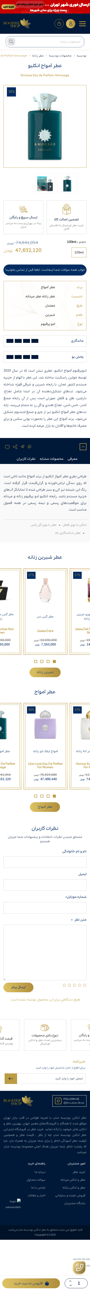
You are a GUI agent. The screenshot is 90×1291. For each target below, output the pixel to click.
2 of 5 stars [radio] (79, 985)
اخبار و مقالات (36, 1195)
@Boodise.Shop (73, 1103)
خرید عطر (79, 1172)
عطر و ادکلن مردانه (72, 1180)
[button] (54, 661)
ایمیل (82, 874)
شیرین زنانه (45, 672)
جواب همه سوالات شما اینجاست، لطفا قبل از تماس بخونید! (45, 270)
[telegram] (22, 447)
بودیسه (82, 56)
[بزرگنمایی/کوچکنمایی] (88, 1259)
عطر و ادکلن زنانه (74, 1188)
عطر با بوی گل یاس (44, 525)
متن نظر (79, 919)
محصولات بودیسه (60, 56)
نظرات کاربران (26, 459)
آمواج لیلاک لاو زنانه (45, 751)
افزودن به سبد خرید (28, 1283)
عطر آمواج (48, 287)
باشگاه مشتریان (74, 1203)
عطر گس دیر (45, 616)
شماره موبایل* (76, 897)
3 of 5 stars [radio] (74, 985)
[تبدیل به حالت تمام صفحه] (84, 1259)
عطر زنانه (38, 56)
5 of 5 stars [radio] (64, 985)
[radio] (79, 252)
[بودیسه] (17, 23)
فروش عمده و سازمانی (70, 1195)
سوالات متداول (36, 1180)
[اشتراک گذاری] (79, 1259)
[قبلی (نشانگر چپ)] (88, 1265)
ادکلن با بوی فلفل (75, 525)
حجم (82, 242)
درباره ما (40, 1172)
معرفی (73, 459)
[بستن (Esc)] (75, 1259)
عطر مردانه (33, 296)
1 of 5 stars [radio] (84, 985)
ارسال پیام (19, 987)
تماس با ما (38, 1188)
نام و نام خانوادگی (74, 851)
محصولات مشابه (51, 459)
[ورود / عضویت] (70, 23)
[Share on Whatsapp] (29, 447)
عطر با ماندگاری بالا (68, 533)
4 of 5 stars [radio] (69, 985)
